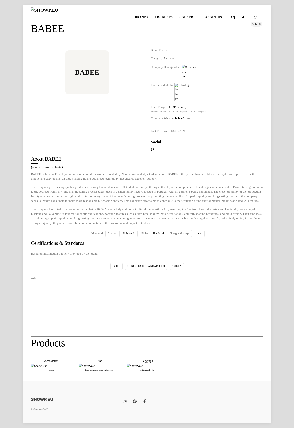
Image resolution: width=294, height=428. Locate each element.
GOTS (116, 266)
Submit (256, 24)
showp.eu (38, 409)
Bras (99, 361)
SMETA (176, 266)
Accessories (51, 361)
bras (87, 370)
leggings (144, 370)
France (192, 67)
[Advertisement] (147, 308)
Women (198, 233)
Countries (189, 17)
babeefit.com (183, 118)
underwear (108, 370)
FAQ (231, 17)
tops (101, 370)
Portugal (185, 85)
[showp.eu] (44, 10)
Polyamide (129, 233)
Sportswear (171, 58)
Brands (141, 17)
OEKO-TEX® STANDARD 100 (146, 266)
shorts (151, 370)
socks (51, 370)
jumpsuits (94, 370)
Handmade (159, 233)
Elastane (112, 233)
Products (164, 17)
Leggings (147, 361)
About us (213, 17)
